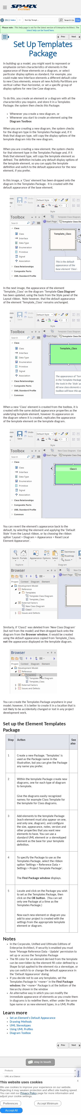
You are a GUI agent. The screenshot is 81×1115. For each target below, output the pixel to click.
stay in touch (42, 1061)
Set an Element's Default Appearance (32, 1018)
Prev (63, 37)
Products (9, 1070)
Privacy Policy (28, 1093)
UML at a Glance (12, 1076)
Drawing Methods (21, 1021)
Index (13, 20)
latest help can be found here (40, 30)
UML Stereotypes (20, 1025)
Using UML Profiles (21, 1029)
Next (74, 37)
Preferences (10, 1103)
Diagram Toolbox (20, 1033)
